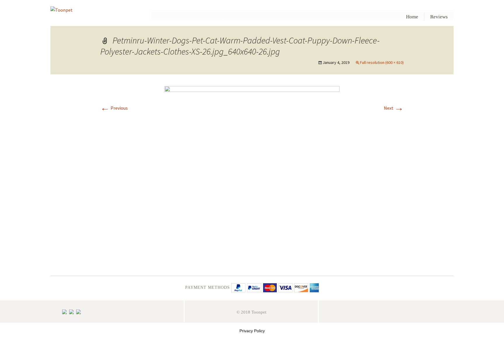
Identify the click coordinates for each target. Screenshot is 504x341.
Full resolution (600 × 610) (382, 62)
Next (394, 108)
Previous (114, 108)
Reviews (439, 17)
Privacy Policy (252, 330)
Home (412, 17)
